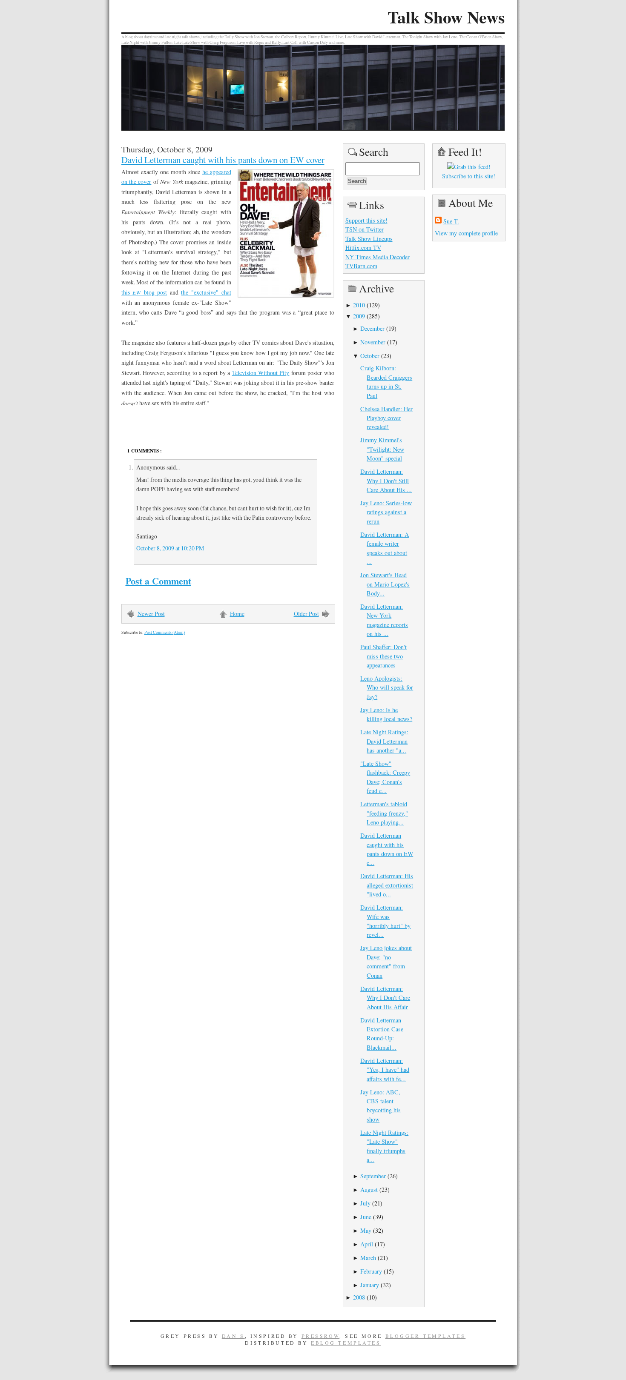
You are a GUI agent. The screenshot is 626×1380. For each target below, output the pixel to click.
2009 (359, 316)
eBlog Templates (346, 1342)
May (365, 1230)
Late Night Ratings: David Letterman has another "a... (384, 741)
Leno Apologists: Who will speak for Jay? (386, 687)
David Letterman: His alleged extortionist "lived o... (386, 885)
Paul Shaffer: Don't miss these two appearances (383, 656)
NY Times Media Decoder (377, 257)
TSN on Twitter (364, 229)
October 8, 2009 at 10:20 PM (170, 548)
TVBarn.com (361, 266)
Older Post (306, 614)
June (365, 1217)
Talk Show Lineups (369, 239)
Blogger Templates (425, 1335)
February (371, 1271)
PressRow (321, 1335)
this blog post (144, 292)
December (372, 328)
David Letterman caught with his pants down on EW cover (222, 160)
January (369, 1285)
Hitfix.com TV (363, 247)
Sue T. (451, 221)
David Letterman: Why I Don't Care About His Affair (385, 998)
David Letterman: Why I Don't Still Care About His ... (386, 480)
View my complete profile (466, 233)
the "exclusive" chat (206, 292)
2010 (359, 305)
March (368, 1258)
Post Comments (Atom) (164, 632)
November (372, 342)
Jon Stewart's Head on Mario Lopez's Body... (385, 584)
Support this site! (366, 220)
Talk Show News (446, 17)
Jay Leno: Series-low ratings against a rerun (386, 512)
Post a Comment (158, 581)
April (366, 1244)
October (369, 356)
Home (237, 614)
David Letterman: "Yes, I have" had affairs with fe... (384, 1069)
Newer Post (151, 614)
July (365, 1203)
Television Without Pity (261, 373)
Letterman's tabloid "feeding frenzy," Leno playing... (384, 813)
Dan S (233, 1335)
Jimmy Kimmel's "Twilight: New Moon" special (382, 449)
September (373, 1176)
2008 (359, 1297)
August (369, 1189)
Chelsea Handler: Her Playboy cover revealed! (386, 418)
